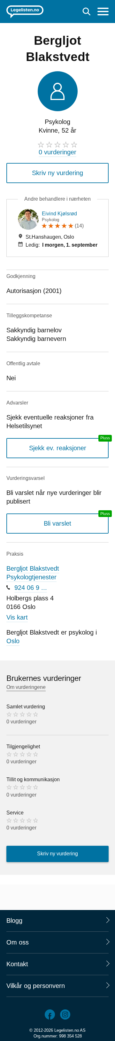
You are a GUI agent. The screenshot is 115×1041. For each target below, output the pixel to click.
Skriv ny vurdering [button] (57, 172)
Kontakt (17, 964)
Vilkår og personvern (35, 985)
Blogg (14, 920)
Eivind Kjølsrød (59, 213)
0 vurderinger (57, 152)
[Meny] (103, 12)
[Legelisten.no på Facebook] (49, 1014)
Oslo (12, 640)
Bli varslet (57, 523)
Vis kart (17, 617)
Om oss (17, 942)
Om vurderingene (26, 687)
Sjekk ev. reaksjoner (57, 447)
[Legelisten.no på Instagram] (65, 1014)
